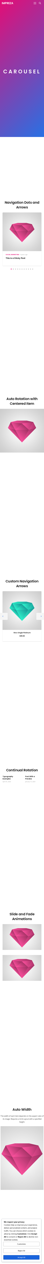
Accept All (21, 1257)
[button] (35, 3)
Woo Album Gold (22, 632)
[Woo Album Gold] (22, 593)
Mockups (9, 943)
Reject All (21, 1251)
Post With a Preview (19, 777)
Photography (22, 437)
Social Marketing (12, 254)
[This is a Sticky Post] (22, 214)
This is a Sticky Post (15, 258)
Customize (21, 1244)
